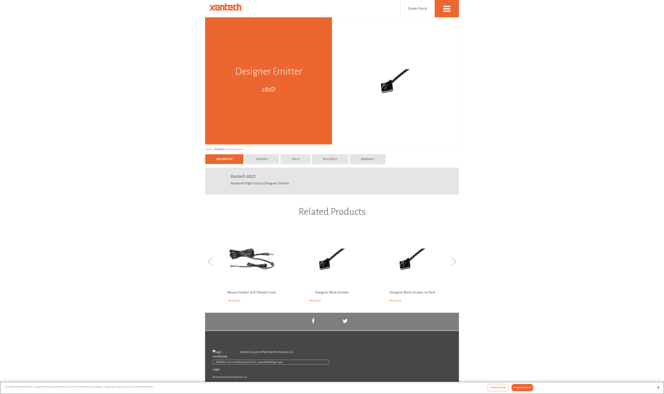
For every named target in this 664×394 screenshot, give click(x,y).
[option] (251, 267)
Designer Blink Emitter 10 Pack (412, 292)
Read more (235, 300)
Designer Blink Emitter (332, 292)
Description (230, 159)
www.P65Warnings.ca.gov (270, 362)
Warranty (368, 159)
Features (262, 159)
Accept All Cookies (522, 387)
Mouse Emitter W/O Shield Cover (251, 292)
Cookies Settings (498, 387)
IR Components (234, 149)
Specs (295, 159)
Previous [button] (210, 262)
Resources (330, 159)
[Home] (226, 9)
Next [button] (454, 262)
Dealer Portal (417, 8)
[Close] (658, 387)
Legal (216, 369)
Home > (210, 149)
